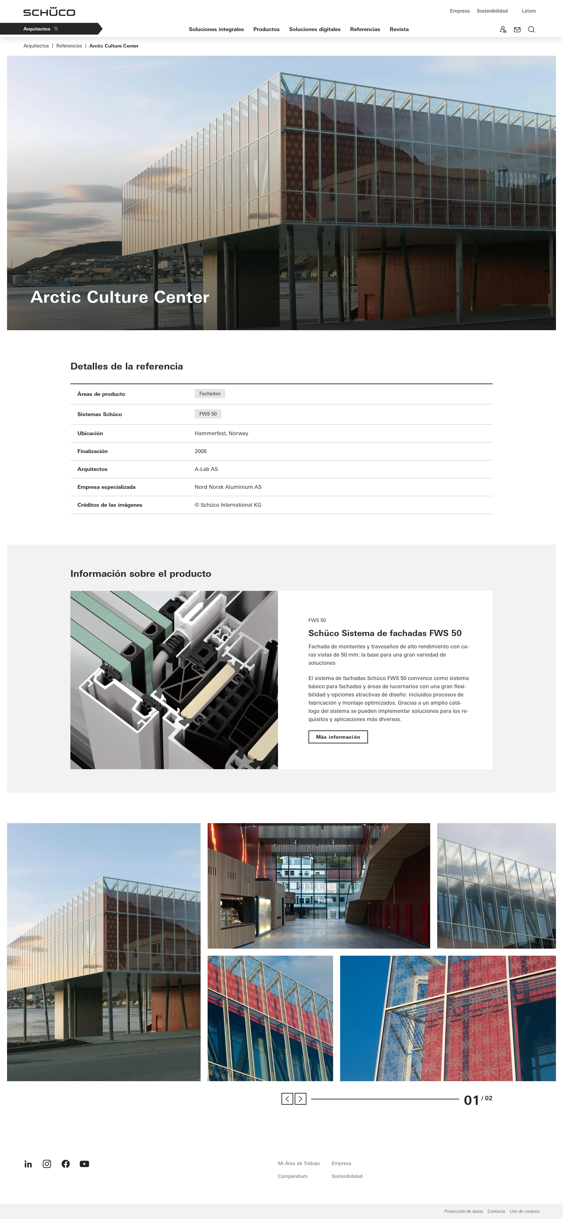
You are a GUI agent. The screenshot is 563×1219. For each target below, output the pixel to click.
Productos (266, 29)
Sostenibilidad (492, 11)
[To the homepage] (49, 11)
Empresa (460, 11)
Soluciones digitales (315, 29)
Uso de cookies (525, 1211)
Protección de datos (464, 1211)
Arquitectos (36, 29)
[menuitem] (28, 1164)
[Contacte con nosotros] (517, 30)
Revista (399, 29)
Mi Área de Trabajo (299, 1163)
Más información (338, 737)
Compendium (293, 1176)
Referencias (365, 29)
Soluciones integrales (216, 29)
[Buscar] (531, 30)
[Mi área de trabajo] (503, 30)
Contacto (496, 1211)
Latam (529, 11)
